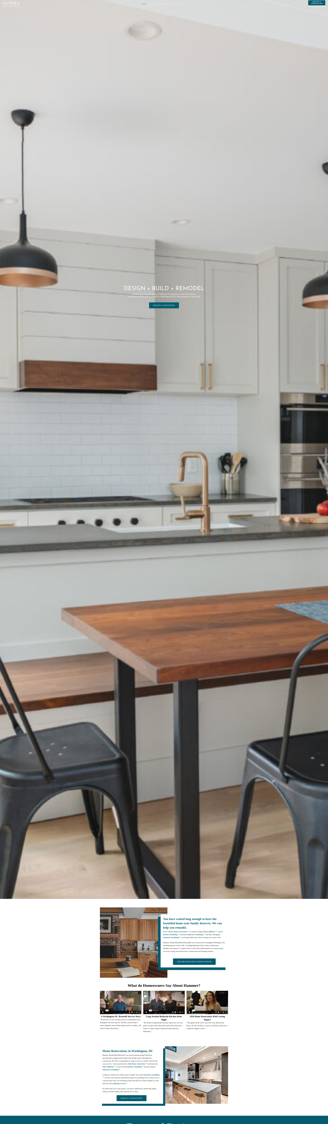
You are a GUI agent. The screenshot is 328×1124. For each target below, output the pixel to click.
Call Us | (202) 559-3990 (316, 6)
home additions (209, 932)
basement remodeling (171, 937)
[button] (316, 2)
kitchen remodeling (170, 934)
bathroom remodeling (195, 934)
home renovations (180, 932)
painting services (119, 1083)
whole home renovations (136, 1064)
